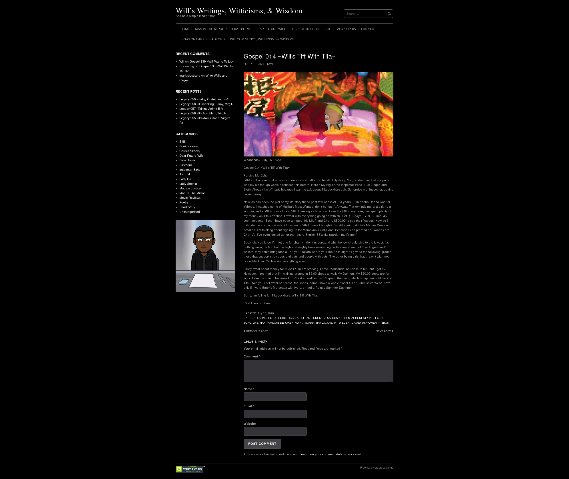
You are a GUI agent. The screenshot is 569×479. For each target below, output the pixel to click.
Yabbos (383, 322)
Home (185, 29)
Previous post (257, 331)
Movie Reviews (189, 197)
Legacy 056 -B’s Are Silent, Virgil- (202, 113)
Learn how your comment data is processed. (330, 454)
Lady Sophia (345, 29)
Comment (252, 356)
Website (250, 423)
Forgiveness (321, 318)
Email (249, 406)
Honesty (361, 318)
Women (371, 322)
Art (299, 318)
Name (249, 389)
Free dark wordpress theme (376, 467)
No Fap (299, 322)
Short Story (187, 207)
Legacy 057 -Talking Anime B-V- (201, 108)
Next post (383, 331)
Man (263, 322)
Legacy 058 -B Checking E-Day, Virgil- (206, 104)
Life (255, 322)
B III (327, 29)
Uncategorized (189, 211)
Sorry (309, 322)
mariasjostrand (189, 75)
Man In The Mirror (211, 29)
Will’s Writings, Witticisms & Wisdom (261, 39)
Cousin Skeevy (189, 151)
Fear (306, 318)
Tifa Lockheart (327, 322)
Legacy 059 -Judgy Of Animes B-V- (203, 99)
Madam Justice (190, 188)
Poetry (183, 202)
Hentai (349, 318)
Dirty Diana (187, 160)
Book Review (188, 146)
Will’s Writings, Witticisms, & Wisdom (239, 10)
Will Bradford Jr (352, 322)
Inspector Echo (305, 29)
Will (272, 64)
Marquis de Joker (280, 322)
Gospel (337, 318)
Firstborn (241, 29)
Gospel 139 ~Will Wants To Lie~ (212, 61)
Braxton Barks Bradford (202, 39)
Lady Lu (367, 29)
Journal (184, 174)
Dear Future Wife (270, 29)
